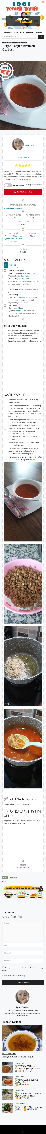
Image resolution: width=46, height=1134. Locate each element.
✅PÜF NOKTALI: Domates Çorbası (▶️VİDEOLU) (28, 1108)
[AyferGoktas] (22, 997)
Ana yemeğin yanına (13, 236)
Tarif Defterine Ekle (24, 192)
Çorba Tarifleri (8, 42)
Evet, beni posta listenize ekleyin (15, 976)
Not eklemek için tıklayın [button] (14, 208)
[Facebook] (12, 56)
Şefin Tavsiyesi (21, 42)
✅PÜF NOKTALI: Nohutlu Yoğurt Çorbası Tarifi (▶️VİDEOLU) (28, 1095)
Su (20, 289)
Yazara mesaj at (23, 157)
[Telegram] (28, 56)
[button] (16, 165)
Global (32, 236)
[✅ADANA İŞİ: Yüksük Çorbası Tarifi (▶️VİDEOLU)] (7, 1081)
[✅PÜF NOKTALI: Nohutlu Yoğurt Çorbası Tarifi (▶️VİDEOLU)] (7, 1094)
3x (15, 265)
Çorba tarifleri (23, 868)
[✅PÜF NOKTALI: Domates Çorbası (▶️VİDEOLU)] (7, 1108)
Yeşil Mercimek (28, 273)
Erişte (24, 270)
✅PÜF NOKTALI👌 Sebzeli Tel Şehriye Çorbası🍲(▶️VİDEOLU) (28, 1068)
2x (10, 265)
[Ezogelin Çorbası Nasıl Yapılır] (22, 1038)
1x (6, 265)
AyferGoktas (29, 146)
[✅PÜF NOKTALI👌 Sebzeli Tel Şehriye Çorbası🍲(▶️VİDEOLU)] (7, 1067)
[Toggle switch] (8, 185)
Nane (20, 308)
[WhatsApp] (23, 56)
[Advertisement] (23, 365)
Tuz (19, 305)
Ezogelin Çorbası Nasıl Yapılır (18, 1056)
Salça (23, 278)
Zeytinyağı (25, 276)
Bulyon (21, 297)
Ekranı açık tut (18, 185)
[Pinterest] (17, 56)
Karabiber (19, 311)
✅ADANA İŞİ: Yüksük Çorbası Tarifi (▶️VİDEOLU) (26, 1082)
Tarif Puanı (6, 917)
